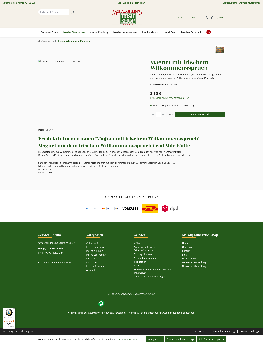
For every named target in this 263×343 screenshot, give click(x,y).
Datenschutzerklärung (223, 331)
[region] (92, 89)
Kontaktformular (64, 262)
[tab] (45, 129)
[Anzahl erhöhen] (163, 114)
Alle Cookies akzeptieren (212, 339)
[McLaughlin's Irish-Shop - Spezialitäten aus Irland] (127, 17)
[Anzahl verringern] (153, 114)
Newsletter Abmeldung (194, 266)
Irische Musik (93, 258)
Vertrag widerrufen (144, 254)
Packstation (140, 261)
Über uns (187, 247)
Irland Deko (92, 262)
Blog (193, 17)
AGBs (137, 243)
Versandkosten (122, 312)
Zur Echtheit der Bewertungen (149, 276)
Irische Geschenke (95, 247)
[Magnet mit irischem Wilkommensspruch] (91, 89)
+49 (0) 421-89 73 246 (50, 248)
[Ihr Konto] (206, 17)
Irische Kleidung (94, 250)
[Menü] (13, 309)
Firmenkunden (189, 258)
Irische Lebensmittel (96, 254)
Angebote (91, 270)
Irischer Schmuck (95, 266)
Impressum (201, 331)
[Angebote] (208, 32)
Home (185, 243)
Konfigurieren (155, 339)
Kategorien (94, 235)
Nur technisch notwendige (180, 339)
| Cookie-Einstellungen (248, 331)
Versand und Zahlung (145, 257)
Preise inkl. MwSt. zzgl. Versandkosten (169, 97)
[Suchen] (72, 12)
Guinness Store (94, 243)
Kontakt (182, 17)
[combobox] (53, 12)
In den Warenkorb (200, 114)
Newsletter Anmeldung (194, 262)
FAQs (136, 265)
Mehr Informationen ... (128, 339)
